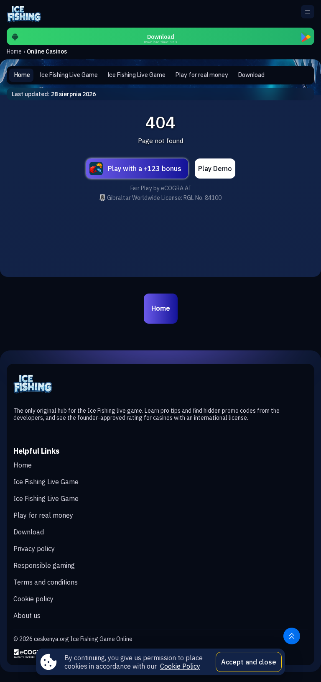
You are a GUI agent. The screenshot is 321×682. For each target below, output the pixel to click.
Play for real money (43, 515)
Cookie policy (33, 599)
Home (14, 51)
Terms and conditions (45, 582)
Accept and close (248, 662)
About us (27, 615)
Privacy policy (34, 548)
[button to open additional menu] (307, 11)
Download (28, 532)
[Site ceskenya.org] (27, 14)
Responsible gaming (44, 565)
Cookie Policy (180, 666)
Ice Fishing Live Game (46, 482)
